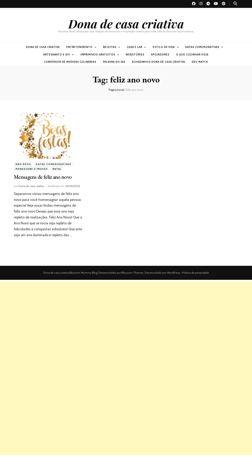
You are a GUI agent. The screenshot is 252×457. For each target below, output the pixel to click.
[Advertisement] (126, 309)
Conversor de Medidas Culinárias (70, 61)
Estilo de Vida (164, 47)
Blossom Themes (132, 272)
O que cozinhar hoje (192, 54)
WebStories (135, 54)
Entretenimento (79, 47)
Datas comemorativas (202, 47)
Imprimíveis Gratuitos (98, 54)
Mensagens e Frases (32, 168)
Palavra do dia (114, 61)
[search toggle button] (235, 3)
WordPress (173, 272)
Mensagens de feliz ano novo (43, 176)
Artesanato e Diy (56, 54)
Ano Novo (23, 164)
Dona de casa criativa (126, 23)
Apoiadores (160, 54)
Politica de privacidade (195, 272)
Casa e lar (134, 47)
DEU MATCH (200, 61)
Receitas (109, 47)
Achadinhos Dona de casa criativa (158, 61)
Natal (57, 168)
